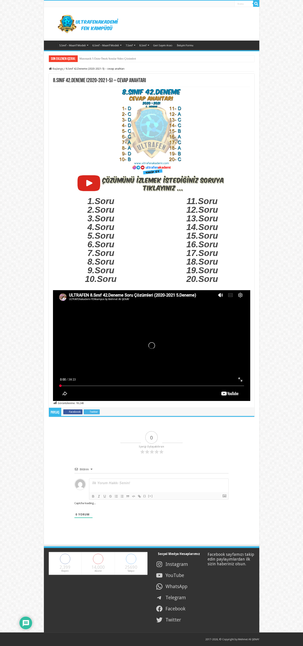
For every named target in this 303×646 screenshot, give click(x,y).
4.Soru (100, 227)
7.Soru (100, 253)
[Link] (139, 496)
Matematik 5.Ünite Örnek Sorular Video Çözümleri (107, 58)
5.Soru (100, 236)
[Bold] (93, 496)
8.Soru (100, 261)
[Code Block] (133, 496)
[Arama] (256, 4)
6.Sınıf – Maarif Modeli (105, 45)
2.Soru (100, 210)
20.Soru (202, 279)
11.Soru (202, 201)
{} (144, 496)
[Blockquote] (128, 496)
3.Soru (100, 218)
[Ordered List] (116, 496)
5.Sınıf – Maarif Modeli (72, 45)
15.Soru (202, 236)
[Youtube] (225, 3)
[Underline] (105, 496)
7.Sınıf (129, 45)
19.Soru (202, 270)
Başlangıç (58, 68)
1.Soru (100, 201)
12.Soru (202, 210)
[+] (150, 496)
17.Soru (202, 253)
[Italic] (99, 496)
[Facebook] (216, 3)
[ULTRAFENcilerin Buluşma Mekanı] (83, 23)
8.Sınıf (143, 45)
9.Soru (100, 270)
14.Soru (202, 227)
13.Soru (202, 218)
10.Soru (101, 279)
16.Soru (202, 244)
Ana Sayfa (51, 45)
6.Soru (100, 244)
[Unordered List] (122, 496)
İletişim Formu (185, 45)
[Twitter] (221, 3)
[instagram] (230, 3)
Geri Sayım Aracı (162, 45)
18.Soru (202, 261)
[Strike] (110, 496)
